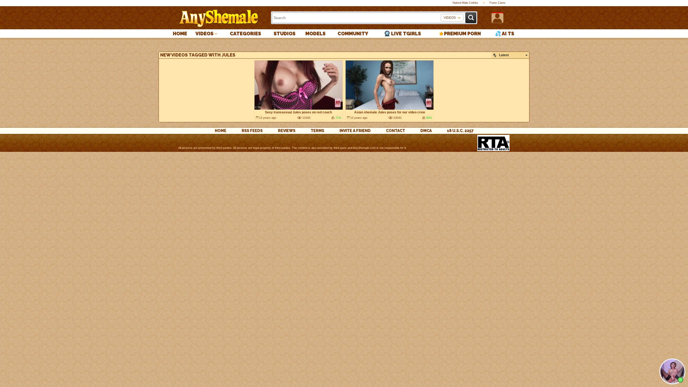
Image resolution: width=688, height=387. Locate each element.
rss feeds (252, 130)
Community (353, 33)
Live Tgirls (406, 33)
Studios (284, 33)
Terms (317, 130)
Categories (245, 33)
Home (180, 33)
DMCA (426, 130)
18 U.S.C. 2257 (460, 130)
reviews (286, 130)
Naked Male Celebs (465, 2)
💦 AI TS (504, 33)
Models (315, 33)
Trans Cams (497, 2)
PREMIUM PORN (462, 33)
